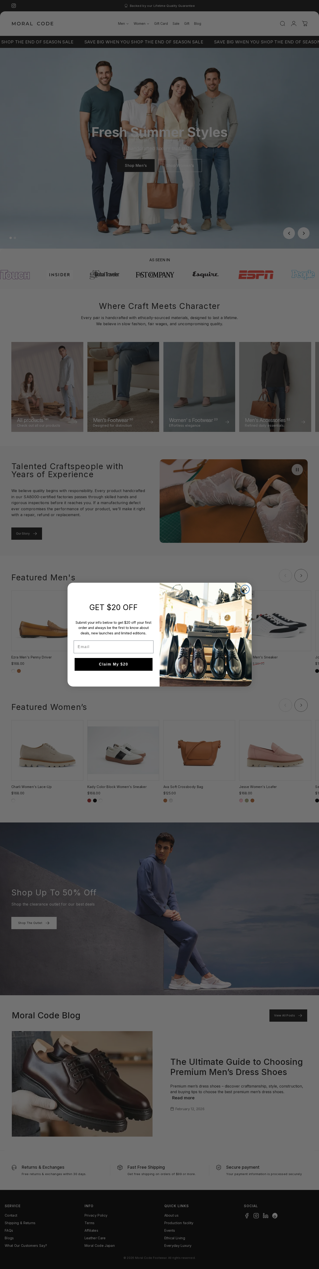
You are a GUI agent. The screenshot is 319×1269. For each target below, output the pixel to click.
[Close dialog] (245, 589)
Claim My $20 (113, 664)
